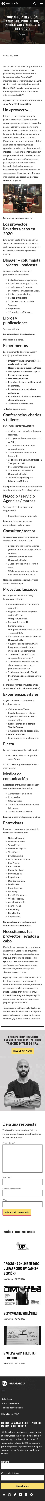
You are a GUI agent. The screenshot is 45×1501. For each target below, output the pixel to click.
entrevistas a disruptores (18, 925)
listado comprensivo (29, 688)
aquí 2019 (26, 104)
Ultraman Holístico (17, 734)
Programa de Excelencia (20, 675)
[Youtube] (4, 1494)
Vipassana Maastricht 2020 (21, 716)
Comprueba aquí (11, 921)
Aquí (5, 100)
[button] (34, 3)
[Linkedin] (20, 1494)
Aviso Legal (7, 1399)
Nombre (7, 1177)
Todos (6, 408)
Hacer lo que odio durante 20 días (24, 367)
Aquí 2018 (14, 104)
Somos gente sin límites (21, 1313)
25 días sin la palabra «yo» (20, 403)
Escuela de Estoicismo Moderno (18, 334)
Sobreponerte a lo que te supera (24, 371)
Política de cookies (11, 1403)
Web (4, 1200)
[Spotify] (31, 1494)
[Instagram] (9, 1494)
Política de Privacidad (12, 1407)
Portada (22, 34)
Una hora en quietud (18, 378)
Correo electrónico (11, 1189)
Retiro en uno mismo (18, 375)
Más (5, 339)
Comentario (8, 1143)
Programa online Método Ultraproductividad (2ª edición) (22, 1268)
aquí (26, 579)
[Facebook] (26, 1494)
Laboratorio (14, 481)
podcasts (15, 308)
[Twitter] (15, 1494)
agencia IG (10, 510)
